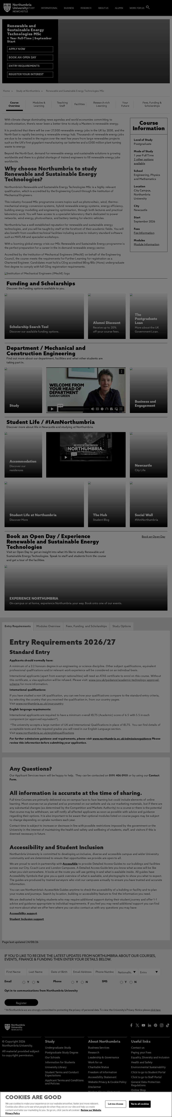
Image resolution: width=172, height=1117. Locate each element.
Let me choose (115, 1104)
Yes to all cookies (140, 1104)
